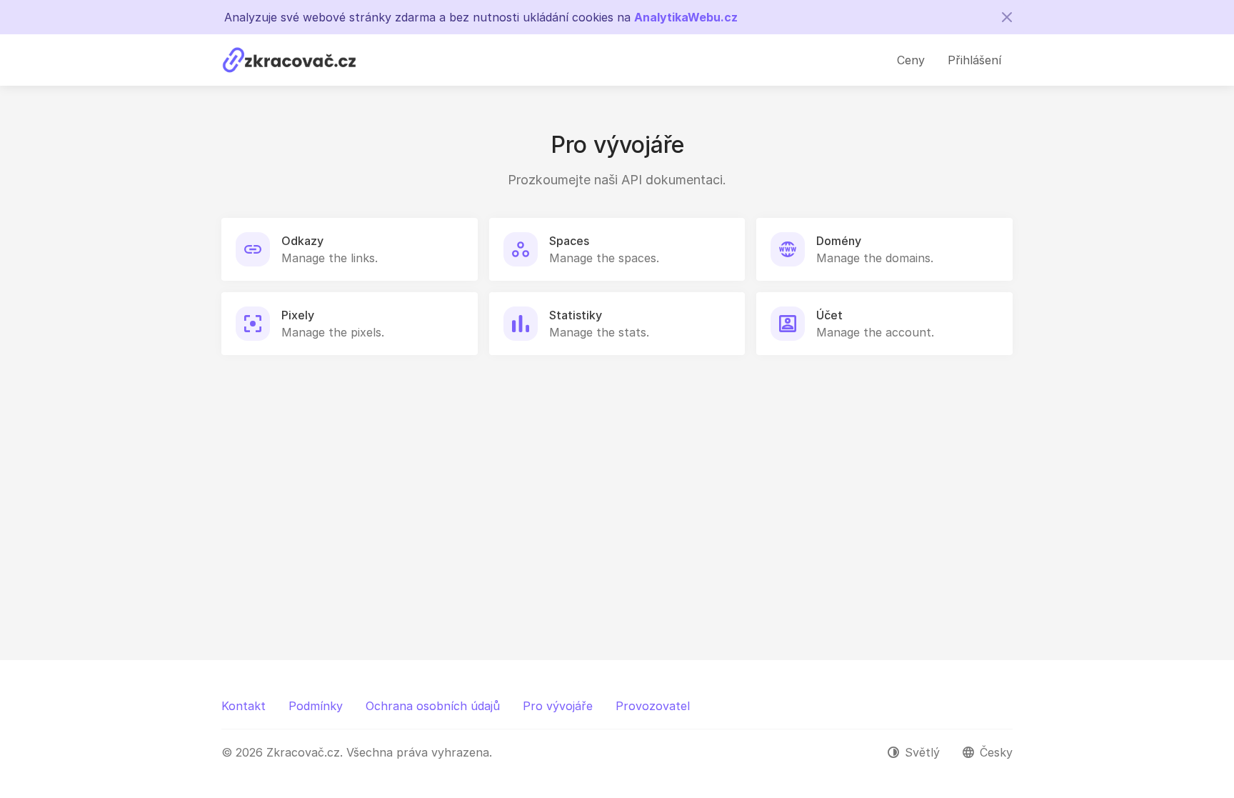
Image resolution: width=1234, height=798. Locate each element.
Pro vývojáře (558, 706)
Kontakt (243, 706)
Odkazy (302, 241)
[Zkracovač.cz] (289, 60)
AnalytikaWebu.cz (686, 17)
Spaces (569, 241)
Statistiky (575, 315)
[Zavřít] (1007, 17)
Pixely (297, 315)
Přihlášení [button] (974, 60)
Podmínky (316, 706)
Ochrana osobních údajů (433, 706)
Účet (829, 315)
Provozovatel (653, 706)
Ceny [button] (911, 60)
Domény (838, 241)
